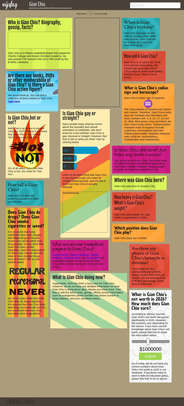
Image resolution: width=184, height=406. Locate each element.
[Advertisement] (97, 62)
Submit (150, 356)
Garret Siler (92, 257)
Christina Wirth (72, 257)
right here (14, 101)
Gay (65, 150)
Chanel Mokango (79, 254)
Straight (67, 158)
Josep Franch (60, 254)
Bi (64, 166)
